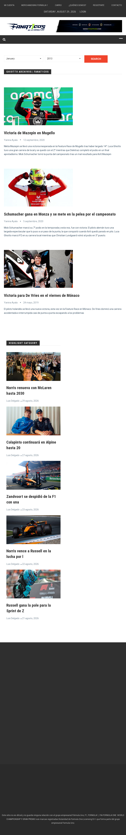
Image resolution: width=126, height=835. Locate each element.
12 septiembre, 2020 (34, 140)
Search (96, 58)
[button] (23, 58)
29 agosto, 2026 (30, 400)
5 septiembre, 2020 (33, 221)
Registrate (98, 5)
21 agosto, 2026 (30, 618)
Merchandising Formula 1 (34, 5)
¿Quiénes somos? (77, 5)
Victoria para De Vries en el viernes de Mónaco (41, 295)
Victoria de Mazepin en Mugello (29, 133)
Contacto (116, 5)
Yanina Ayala (11, 140)
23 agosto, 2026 (30, 509)
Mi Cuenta (9, 5)
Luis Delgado (13, 400)
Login (83, 11)
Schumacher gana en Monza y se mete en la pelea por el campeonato (60, 214)
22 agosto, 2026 (30, 564)
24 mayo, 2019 (31, 302)
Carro (58, 5)
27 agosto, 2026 (30, 455)
